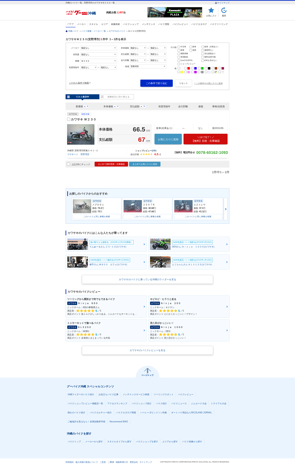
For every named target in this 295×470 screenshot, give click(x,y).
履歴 (224, 16)
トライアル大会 (218, 403)
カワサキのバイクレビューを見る (147, 350)
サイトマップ (223, 3)
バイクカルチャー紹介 (101, 412)
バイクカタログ (199, 24)
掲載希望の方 (122, 462)
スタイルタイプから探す (119, 441)
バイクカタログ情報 (126, 412)
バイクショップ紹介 (142, 403)
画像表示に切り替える (118, 96)
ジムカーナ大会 (199, 403)
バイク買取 (163, 24)
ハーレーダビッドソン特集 (153, 412)
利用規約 (70, 462)
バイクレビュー (180, 24)
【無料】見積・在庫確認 (206, 139)
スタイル (93, 24)
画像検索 (115, 24)
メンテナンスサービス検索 (136, 394)
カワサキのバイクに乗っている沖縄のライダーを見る (147, 279)
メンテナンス (148, 24)
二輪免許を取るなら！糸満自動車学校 (86, 421)
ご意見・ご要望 (107, 462)
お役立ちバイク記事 (108, 394)
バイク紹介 (161, 403)
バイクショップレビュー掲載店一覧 (85, 403)
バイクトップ (74, 441)
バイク (70, 24)
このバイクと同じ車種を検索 (96, 216)
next (225, 209)
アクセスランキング (117, 403)
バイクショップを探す (147, 441)
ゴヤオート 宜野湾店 (78, 154)
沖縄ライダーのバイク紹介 (81, 394)
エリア (104, 24)
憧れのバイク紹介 (76, 412)
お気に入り (211, 16)
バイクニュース (179, 403)
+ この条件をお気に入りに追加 (208, 83)
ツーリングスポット (164, 394)
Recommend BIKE (119, 421)
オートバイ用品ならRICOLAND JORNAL (191, 412)
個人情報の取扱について (86, 462)
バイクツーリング (219, 24)
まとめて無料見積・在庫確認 (111, 164)
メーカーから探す (94, 441)
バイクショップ (131, 24)
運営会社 (134, 462)
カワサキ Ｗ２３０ (83, 119)
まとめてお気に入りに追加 (144, 164)
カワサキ (73, 114)
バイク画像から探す (192, 441)
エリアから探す (170, 441)
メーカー (81, 24)
